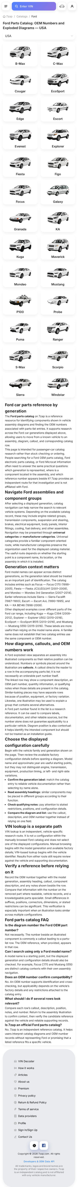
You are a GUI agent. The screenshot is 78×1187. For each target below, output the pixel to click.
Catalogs (21, 16)
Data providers (27, 1116)
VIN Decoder (26, 1061)
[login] (72, 6)
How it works (26, 1068)
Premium (23, 1088)
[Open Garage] (62, 6)
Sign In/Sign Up (27, 1130)
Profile (22, 1123)
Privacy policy (27, 1095)
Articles (22, 1074)
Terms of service (28, 1109)
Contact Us (25, 1136)
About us (23, 1081)
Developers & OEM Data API (39, 1161)
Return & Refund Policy (32, 1102)
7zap (8, 16)
